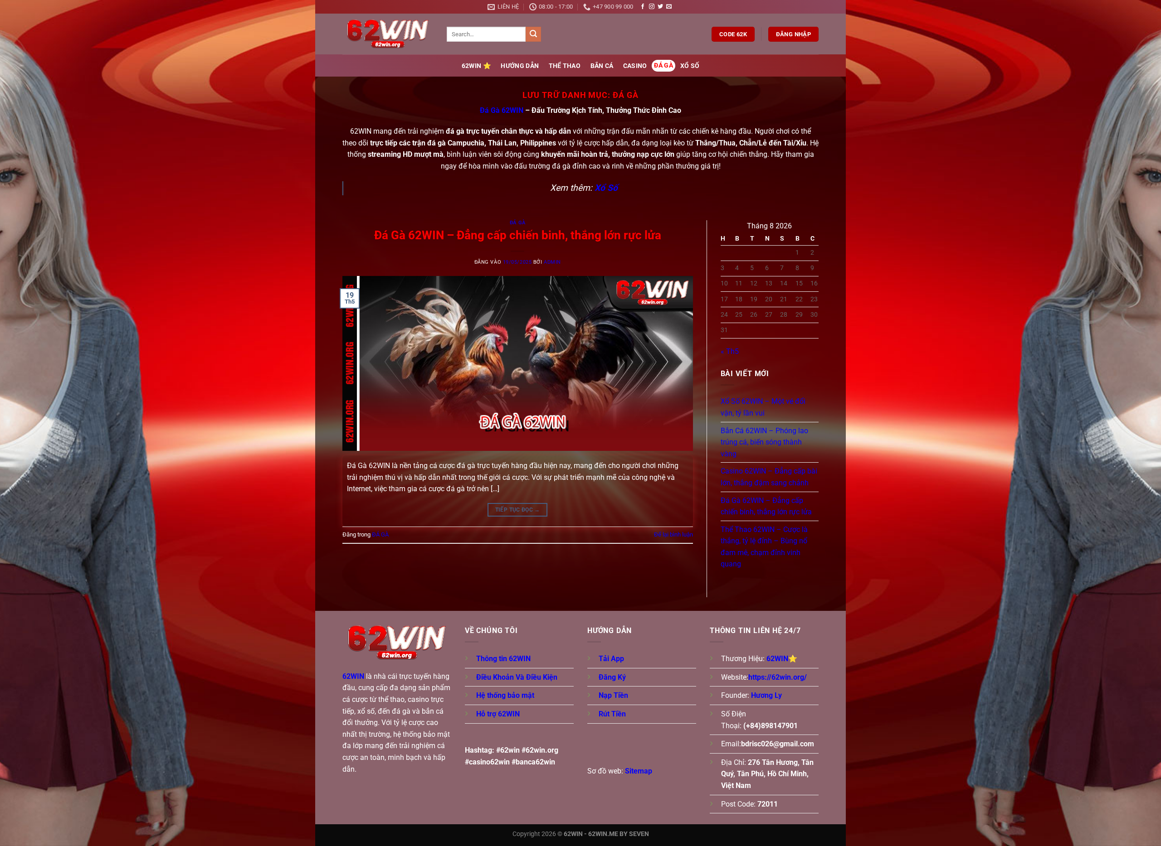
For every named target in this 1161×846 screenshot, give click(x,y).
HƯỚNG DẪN (520, 66)
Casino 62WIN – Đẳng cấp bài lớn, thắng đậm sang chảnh (769, 477)
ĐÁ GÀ (663, 65)
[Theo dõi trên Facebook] (642, 7)
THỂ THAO (564, 66)
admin (552, 262)
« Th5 (730, 351)
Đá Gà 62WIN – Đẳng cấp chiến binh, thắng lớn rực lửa (517, 235)
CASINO (635, 66)
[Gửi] (533, 34)
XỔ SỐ (689, 66)
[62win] (387, 34)
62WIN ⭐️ (476, 66)
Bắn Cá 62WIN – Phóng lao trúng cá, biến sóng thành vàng (764, 442)
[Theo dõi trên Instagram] (651, 7)
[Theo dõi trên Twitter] (660, 7)
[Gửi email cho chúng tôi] (669, 7)
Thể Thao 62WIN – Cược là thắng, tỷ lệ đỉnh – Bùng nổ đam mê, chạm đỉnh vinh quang (764, 547)
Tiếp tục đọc (517, 510)
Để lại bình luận (673, 534)
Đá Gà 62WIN (501, 110)
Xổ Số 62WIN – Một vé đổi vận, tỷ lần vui (763, 407)
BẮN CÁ (602, 66)
